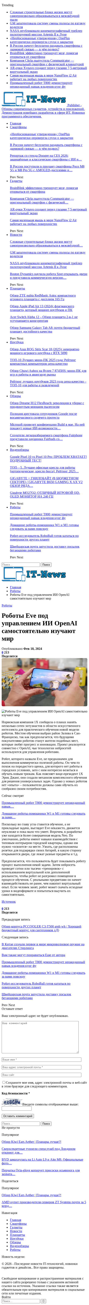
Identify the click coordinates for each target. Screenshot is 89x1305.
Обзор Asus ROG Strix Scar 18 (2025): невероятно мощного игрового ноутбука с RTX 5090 (44, 351)
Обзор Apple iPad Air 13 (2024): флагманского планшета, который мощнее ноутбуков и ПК (42, 308)
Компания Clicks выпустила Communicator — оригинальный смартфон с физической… (42, 200)
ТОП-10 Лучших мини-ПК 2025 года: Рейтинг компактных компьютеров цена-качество (43, 361)
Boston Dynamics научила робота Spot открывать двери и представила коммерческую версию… (48, 275)
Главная (15, 123)
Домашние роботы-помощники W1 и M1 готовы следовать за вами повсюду (44, 526)
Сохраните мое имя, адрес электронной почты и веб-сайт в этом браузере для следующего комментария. (44, 1084)
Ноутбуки (17, 342)
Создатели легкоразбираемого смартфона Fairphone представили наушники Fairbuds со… (46, 437)
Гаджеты (16, 181)
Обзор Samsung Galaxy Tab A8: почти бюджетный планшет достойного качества (45, 329)
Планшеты (17, 288)
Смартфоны (18, 127)
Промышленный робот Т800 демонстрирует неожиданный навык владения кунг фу (41, 84)
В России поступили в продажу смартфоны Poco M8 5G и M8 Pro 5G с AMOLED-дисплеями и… (47, 168)
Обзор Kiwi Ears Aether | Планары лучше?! (31, 1141)
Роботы (15, 507)
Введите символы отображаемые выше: (50, 1104)
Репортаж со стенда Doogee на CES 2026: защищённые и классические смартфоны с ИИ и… (46, 157)
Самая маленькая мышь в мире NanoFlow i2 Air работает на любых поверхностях (43, 77)
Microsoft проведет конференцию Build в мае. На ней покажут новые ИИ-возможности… (47, 426)
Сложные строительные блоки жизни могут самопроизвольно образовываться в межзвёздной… (46, 243)
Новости (16, 234)
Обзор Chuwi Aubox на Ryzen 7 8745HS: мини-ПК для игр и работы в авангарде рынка (48, 372)
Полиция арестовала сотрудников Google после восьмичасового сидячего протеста (43, 415)
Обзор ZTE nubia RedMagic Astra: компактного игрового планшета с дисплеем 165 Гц (43, 297)
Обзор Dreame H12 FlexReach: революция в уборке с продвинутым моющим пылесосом (47, 404)
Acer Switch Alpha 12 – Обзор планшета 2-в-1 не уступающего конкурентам (44, 318)
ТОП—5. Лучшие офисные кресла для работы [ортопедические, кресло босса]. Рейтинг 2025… (44, 469)
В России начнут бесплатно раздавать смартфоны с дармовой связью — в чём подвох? (46, 47)
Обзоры (15, 396)
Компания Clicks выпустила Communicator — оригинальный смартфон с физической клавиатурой (47, 62)
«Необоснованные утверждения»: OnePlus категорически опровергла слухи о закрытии (41, 40)
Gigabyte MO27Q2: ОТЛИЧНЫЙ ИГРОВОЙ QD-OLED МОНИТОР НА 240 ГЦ (45, 494)
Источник (9, 901)
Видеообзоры (19, 449)
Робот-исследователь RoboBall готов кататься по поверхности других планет (44, 537)
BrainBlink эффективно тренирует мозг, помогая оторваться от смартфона (44, 55)
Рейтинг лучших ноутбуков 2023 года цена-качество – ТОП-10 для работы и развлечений (48, 383)
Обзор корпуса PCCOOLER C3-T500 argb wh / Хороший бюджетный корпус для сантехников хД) (41, 928)
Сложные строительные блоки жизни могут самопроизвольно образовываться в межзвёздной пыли (44, 15)
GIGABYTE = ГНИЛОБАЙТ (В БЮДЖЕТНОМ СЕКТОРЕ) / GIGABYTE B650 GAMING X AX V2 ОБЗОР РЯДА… (46, 482)
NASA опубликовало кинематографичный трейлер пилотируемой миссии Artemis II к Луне (46, 32)
